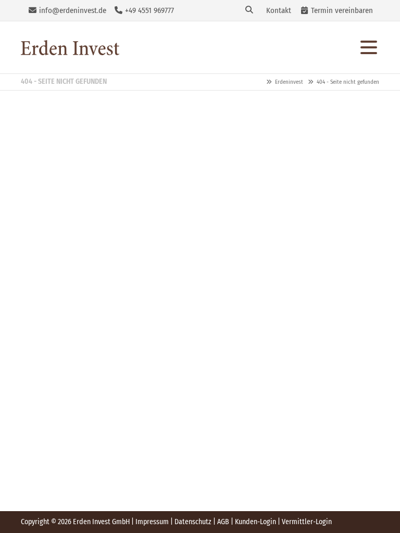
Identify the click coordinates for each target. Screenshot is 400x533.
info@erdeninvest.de (72, 10)
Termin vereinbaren (342, 10)
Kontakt (278, 10)
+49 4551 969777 (149, 10)
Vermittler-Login (307, 521)
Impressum (152, 521)
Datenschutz (192, 521)
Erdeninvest (70, 47)
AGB (223, 521)
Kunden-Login (255, 521)
